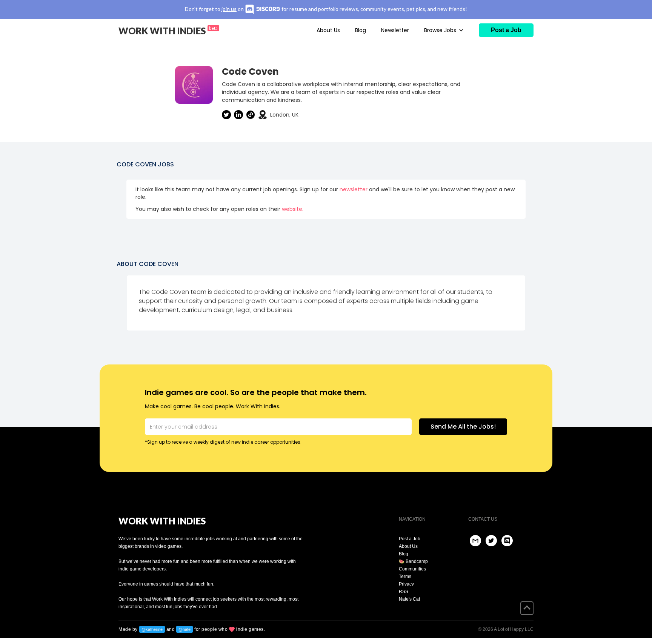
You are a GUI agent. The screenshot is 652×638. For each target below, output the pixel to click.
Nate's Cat (409, 599)
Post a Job (409, 538)
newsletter (354, 189)
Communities (412, 569)
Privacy (406, 584)
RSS (403, 591)
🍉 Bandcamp (413, 561)
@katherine (152, 629)
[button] (444, 30)
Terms (405, 576)
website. (292, 209)
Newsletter (395, 30)
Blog (360, 30)
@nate (184, 629)
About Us (328, 30)
